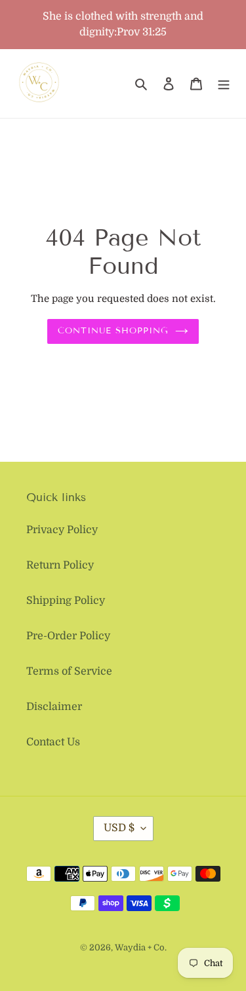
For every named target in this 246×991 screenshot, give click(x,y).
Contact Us (53, 742)
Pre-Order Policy (68, 636)
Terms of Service (69, 671)
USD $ (119, 828)
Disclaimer (54, 707)
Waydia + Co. (141, 947)
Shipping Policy (65, 601)
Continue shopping (113, 331)
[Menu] (223, 83)
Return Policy (60, 565)
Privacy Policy (62, 530)
